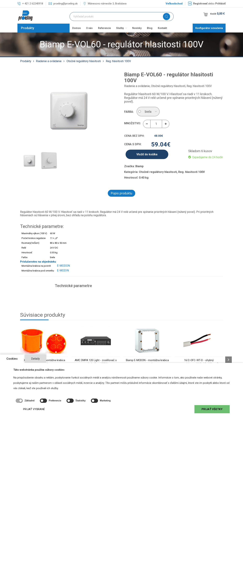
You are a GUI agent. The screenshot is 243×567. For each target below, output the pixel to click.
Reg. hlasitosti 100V (118, 61)
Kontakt (162, 28)
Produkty (27, 28)
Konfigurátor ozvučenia (209, 28)
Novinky (137, 28)
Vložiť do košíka (146, 154)
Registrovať (200, 3)
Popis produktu (121, 193)
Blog (149, 28)
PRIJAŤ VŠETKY (212, 409)
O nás (89, 28)
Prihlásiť (220, 3)
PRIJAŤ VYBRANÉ (34, 409)
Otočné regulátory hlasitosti (84, 61)
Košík (217, 13)
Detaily (35, 358)
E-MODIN (63, 270)
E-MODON (63, 265)
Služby (120, 28)
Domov (76, 28)
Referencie (104, 28)
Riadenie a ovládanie (49, 61)
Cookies (12, 358)
